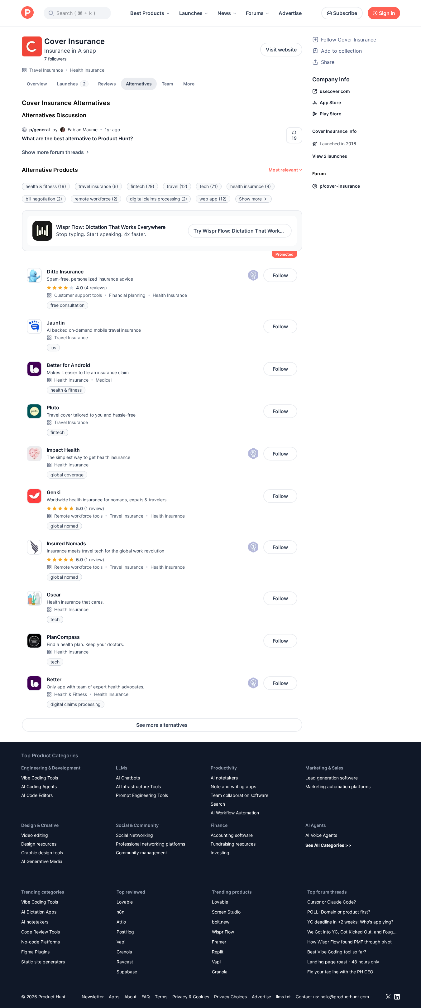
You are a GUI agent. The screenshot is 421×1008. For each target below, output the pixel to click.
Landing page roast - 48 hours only (343, 961)
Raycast (125, 961)
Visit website (281, 49)
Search (218, 804)
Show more (250, 198)
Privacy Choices (230, 996)
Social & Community (137, 825)
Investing (220, 852)
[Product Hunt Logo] (27, 13)
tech (209, 186)
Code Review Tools (40, 931)
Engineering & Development (50, 767)
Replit (217, 951)
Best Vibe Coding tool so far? (336, 951)
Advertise (290, 13)
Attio (121, 921)
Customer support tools (78, 295)
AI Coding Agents (39, 786)
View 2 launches (329, 156)
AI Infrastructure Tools (138, 786)
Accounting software (232, 835)
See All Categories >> (328, 845)
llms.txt (283, 996)
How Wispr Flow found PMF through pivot (349, 941)
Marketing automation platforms (338, 786)
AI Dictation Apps (38, 911)
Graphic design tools (42, 852)
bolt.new (220, 921)
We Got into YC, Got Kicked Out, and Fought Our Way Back (352, 932)
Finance (219, 825)
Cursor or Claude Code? (331, 901)
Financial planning (127, 295)
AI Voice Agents (321, 835)
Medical (104, 380)
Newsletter (93, 996)
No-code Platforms (40, 941)
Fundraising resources (233, 843)
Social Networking (134, 835)
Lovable (125, 901)
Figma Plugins (35, 951)
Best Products (147, 13)
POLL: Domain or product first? (338, 911)
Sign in (387, 13)
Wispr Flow (223, 931)
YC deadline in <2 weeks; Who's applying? (350, 921)
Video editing (34, 835)
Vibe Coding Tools (39, 777)
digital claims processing (158, 198)
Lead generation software (331, 777)
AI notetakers (224, 777)
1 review (94, 508)
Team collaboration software (239, 795)
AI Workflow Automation (235, 812)
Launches (191, 13)
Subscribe (345, 13)
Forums (255, 13)
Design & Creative (40, 825)
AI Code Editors (37, 795)
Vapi (121, 941)
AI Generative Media (41, 861)
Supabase (127, 971)
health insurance (250, 186)
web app (213, 198)
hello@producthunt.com (344, 996)
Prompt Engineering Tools (142, 795)
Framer (219, 941)
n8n (120, 911)
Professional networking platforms (150, 843)
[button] (188, 83)
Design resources (38, 843)
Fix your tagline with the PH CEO (340, 971)
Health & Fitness (70, 694)
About (130, 996)
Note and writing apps (233, 786)
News (224, 13)
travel (177, 186)
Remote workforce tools (78, 515)
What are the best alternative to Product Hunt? (77, 138)
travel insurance (98, 186)
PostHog (125, 931)
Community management (141, 852)
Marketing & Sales (324, 767)
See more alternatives (162, 725)
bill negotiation (44, 198)
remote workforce (95, 198)
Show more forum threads (53, 152)
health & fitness (46, 186)
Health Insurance (87, 70)
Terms (161, 996)
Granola (124, 951)
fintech (142, 186)
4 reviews (95, 287)
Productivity (224, 767)
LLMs (121, 767)
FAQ (145, 996)
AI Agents (315, 825)
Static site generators (43, 961)
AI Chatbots (128, 777)
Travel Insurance (46, 70)
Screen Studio (226, 911)
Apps (114, 996)
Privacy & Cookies (190, 996)
